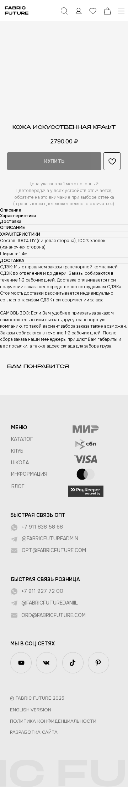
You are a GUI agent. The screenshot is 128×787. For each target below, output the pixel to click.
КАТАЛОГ (22, 439)
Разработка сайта (34, 732)
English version (30, 710)
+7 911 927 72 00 (42, 591)
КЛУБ (17, 451)
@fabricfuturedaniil (49, 603)
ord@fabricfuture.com (53, 615)
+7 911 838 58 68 (42, 527)
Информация (29, 474)
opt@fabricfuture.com (54, 550)
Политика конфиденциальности (53, 721)
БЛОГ (18, 486)
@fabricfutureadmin (50, 538)
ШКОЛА (20, 462)
